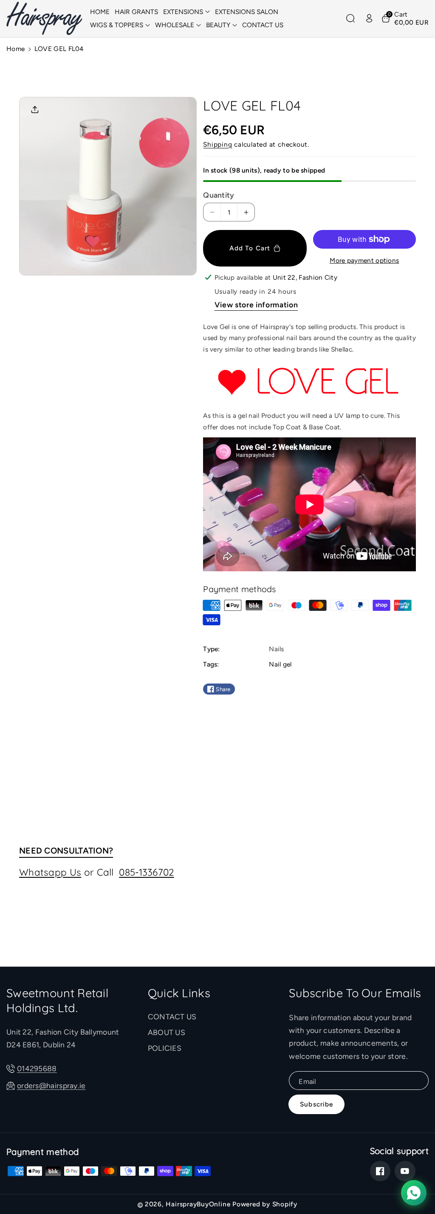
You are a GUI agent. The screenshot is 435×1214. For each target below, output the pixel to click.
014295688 (37, 1068)
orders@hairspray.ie (51, 1085)
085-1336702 (146, 872)
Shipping (217, 144)
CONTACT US (172, 1016)
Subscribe (316, 1104)
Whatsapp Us (50, 872)
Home (15, 49)
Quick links (179, 993)
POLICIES (164, 1048)
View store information (256, 304)
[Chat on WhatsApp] (414, 1192)
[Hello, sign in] (369, 18)
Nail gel (280, 664)
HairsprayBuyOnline (198, 1204)
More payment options (364, 260)
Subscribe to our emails (355, 993)
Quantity (218, 194)
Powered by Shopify (264, 1204)
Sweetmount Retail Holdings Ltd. (57, 1000)
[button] (186, 12)
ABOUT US (166, 1032)
